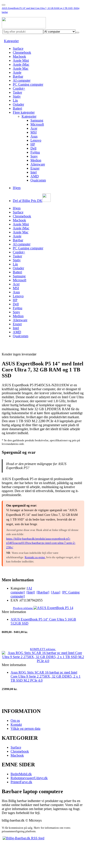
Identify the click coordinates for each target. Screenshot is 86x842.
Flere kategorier (24, 112)
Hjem (17, 188)
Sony (34, 156)
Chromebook (22, 52)
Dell (33, 148)
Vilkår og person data (25, 728)
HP (32, 144)
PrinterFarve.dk (21, 782)
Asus (33, 136)
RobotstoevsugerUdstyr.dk (29, 778)
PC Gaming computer (28, 84)
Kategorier (11, 41)
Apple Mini (21, 60)
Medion (35, 160)
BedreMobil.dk (21, 774)
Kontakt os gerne (35, 557)
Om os (15, 720)
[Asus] (55, 592)
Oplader (18, 104)
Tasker (17, 92)
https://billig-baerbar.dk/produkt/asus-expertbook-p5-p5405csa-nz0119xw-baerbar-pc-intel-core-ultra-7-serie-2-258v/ (40, 543)
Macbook (19, 56)
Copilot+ (19, 88)
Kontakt (16, 724)
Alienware (37, 164)
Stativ (17, 96)
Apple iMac (21, 64)
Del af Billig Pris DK (27, 201)
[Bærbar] (43, 592)
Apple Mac (20, 68)
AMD (34, 176)
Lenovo (35, 140)
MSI (33, 132)
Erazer (34, 168)
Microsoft (37, 124)
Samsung (36, 120)
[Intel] (30, 592)
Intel (33, 172)
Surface (18, 48)
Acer (33, 128)
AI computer (21, 80)
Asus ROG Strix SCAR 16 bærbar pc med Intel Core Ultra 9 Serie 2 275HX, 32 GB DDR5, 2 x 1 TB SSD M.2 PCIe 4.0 (45, 676)
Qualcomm (38, 180)
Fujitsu (35, 152)
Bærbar (18, 76)
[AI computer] (21, 590)
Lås (15, 100)
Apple (17, 72)
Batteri (17, 108)
